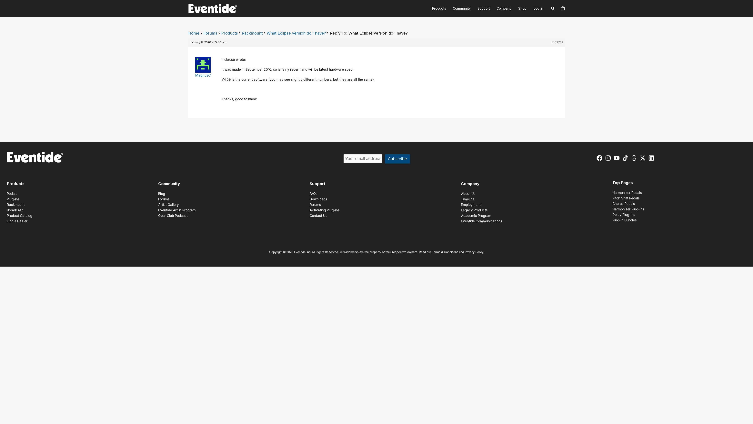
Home (193, 33)
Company (504, 8)
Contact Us (318, 216)
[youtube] (617, 158)
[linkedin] (652, 158)
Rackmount (252, 33)
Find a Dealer (17, 221)
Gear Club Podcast (173, 216)
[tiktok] (626, 158)
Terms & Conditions (445, 252)
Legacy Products (474, 210)
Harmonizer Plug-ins (628, 209)
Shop (522, 8)
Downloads (318, 199)
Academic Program (476, 216)
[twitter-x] (643, 158)
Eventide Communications (481, 221)
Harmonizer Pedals (627, 193)
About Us (468, 194)
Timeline (467, 199)
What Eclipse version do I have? (296, 33)
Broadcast (15, 210)
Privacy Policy (474, 252)
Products (439, 8)
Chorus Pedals (623, 204)
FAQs (313, 194)
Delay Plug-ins (623, 215)
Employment (471, 205)
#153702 (557, 42)
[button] (553, 9)
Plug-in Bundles (624, 220)
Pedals (12, 194)
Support (483, 8)
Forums (210, 33)
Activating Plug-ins (325, 210)
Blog (161, 194)
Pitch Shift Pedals (626, 198)
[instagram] (609, 158)
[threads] (635, 158)
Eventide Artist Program (177, 210)
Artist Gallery (168, 205)
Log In (538, 8)
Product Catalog (19, 216)
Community (462, 8)
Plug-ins (13, 199)
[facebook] (600, 158)
